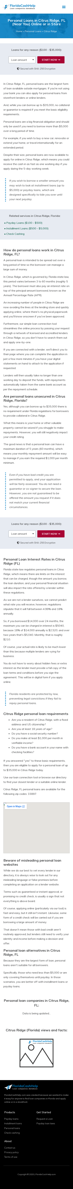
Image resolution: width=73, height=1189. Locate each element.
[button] (64, 7)
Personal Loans (33, 31)
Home (19, 31)
